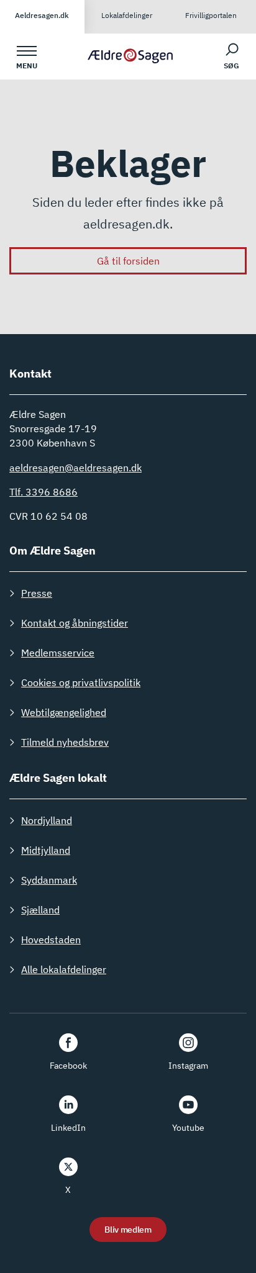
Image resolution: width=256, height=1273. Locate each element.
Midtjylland (45, 850)
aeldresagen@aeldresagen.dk (75, 467)
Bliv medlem (128, 1229)
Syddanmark (49, 880)
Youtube (188, 1127)
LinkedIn (68, 1127)
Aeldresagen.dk (42, 15)
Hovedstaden (51, 939)
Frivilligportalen (211, 15)
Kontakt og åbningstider (74, 623)
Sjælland (40, 910)
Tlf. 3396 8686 (43, 492)
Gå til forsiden (128, 261)
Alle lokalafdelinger (63, 969)
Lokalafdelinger (126, 15)
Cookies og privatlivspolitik (80, 682)
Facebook (68, 1065)
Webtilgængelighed (63, 712)
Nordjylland (46, 820)
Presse (36, 593)
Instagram (188, 1065)
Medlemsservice (57, 652)
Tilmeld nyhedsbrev (65, 742)
